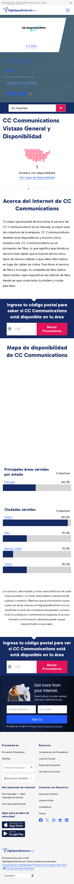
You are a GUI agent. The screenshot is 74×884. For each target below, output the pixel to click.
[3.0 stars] (19, 93)
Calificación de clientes (21, 82)
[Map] (37, 413)
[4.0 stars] (25, 93)
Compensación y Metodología (16, 865)
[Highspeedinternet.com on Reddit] (60, 821)
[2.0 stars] (14, 93)
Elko (7, 533)
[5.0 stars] (30, 93)
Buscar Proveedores (52, 329)
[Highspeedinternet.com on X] (47, 821)
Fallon (8, 517)
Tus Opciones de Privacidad (20, 868)
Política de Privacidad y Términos (49, 865)
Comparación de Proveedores (53, 752)
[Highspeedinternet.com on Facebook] (41, 821)
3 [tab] (40, 188)
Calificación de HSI (18, 60)
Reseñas (6, 758)
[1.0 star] (9, 93)
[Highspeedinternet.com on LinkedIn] (66, 821)
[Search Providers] (31, 767)
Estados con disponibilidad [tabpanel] (37, 171)
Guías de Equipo (47, 758)
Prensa (42, 813)
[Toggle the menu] (67, 10)
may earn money (14, 2)
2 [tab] (34, 188)
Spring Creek (12, 548)
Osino (8, 564)
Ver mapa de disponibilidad (37, 177)
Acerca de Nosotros (48, 794)
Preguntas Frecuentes (49, 765)
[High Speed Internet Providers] (20, 10)
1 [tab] (28, 188)
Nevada (9, 482)
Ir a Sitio (31, 46)
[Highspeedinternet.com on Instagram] (54, 821)
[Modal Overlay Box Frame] (37, 704)
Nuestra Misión (46, 800)
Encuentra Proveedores (13, 752)
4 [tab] (45, 188)
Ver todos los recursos (49, 771)
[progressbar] (37, 487)
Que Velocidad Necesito (14, 804)
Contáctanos (45, 807)
